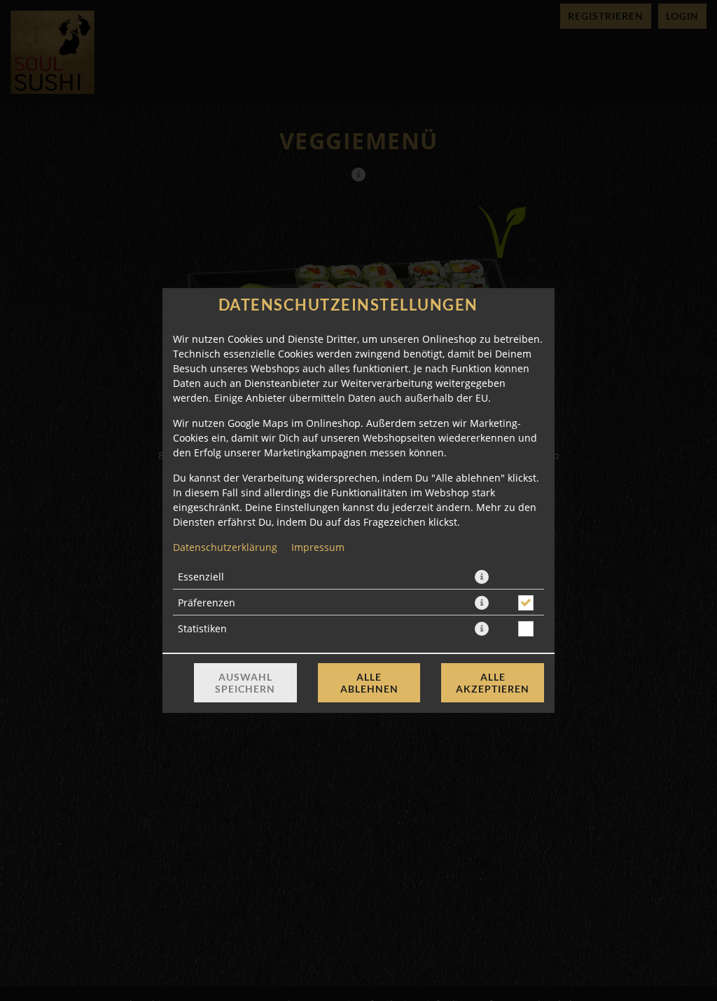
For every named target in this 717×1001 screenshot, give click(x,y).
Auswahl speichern (245, 683)
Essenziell (201, 576)
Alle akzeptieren (492, 683)
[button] (482, 577)
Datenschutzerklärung (225, 547)
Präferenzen (206, 602)
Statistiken (202, 628)
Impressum (317, 547)
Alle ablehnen (369, 683)
